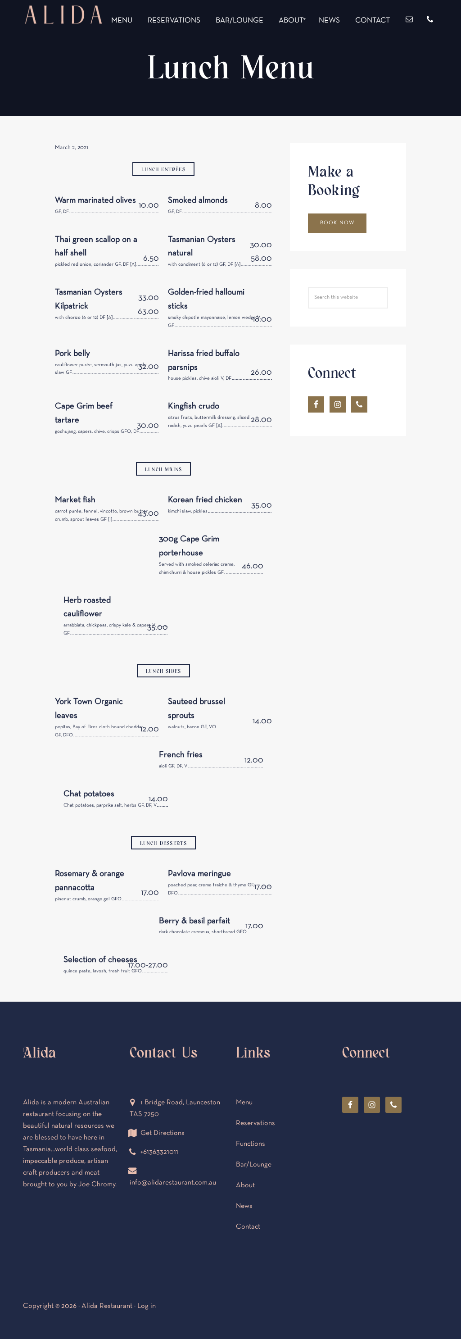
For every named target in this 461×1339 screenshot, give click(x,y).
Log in (146, 1306)
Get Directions (162, 1133)
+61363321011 (159, 1152)
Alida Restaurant (63, 48)
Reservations (255, 1123)
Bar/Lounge (253, 1165)
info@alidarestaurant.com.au (173, 1183)
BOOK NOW (337, 223)
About (245, 1185)
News (244, 1206)
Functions (250, 1144)
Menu (244, 1102)
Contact (248, 1227)
